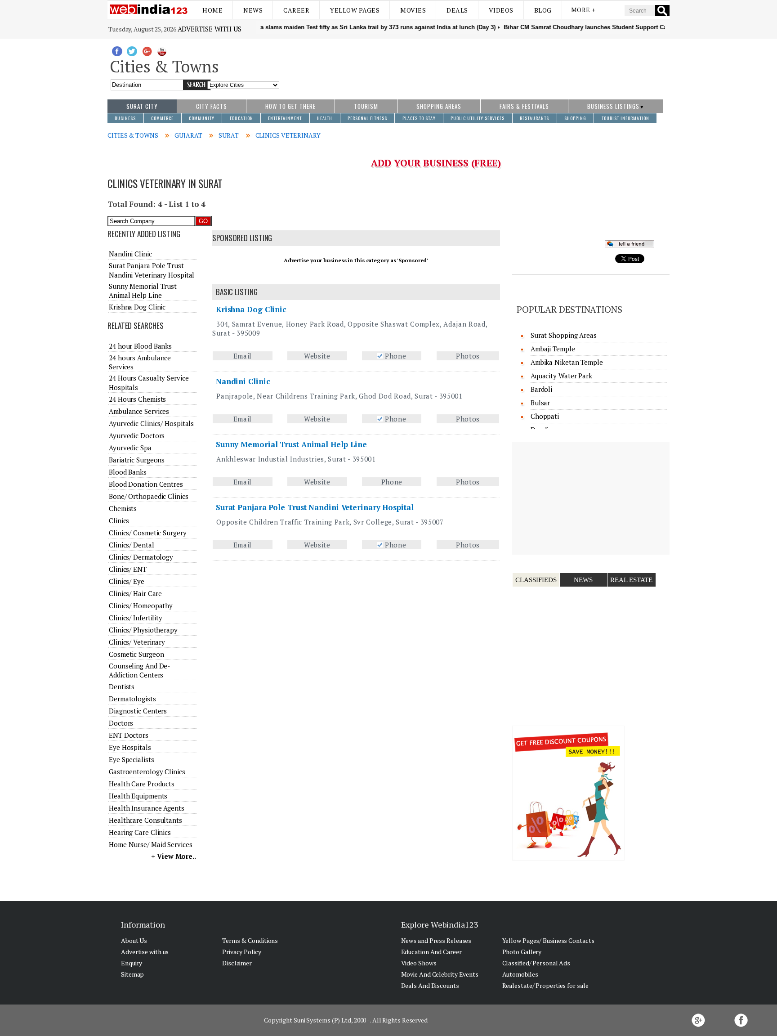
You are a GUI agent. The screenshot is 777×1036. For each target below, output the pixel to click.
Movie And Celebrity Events (439, 974)
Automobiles (520, 974)
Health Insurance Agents (146, 807)
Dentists (121, 686)
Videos (501, 10)
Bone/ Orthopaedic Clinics (148, 496)
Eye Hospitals (130, 747)
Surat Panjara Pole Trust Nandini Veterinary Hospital (315, 507)
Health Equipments (138, 795)
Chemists (123, 508)
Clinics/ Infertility (135, 617)
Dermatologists (132, 698)
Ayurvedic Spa (130, 447)
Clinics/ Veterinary (137, 641)
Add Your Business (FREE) (436, 163)
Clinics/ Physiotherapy (143, 629)
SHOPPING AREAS (438, 106)
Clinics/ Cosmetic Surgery (148, 532)
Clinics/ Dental (131, 544)
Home (212, 10)
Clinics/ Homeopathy (141, 605)
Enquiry (131, 963)
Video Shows (419, 963)
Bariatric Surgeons (137, 459)
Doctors (121, 722)
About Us (134, 940)
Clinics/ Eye (126, 581)
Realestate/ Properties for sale (545, 985)
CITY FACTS (211, 106)
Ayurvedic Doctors (137, 435)
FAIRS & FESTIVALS (524, 106)
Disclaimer (237, 963)
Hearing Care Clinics (140, 832)
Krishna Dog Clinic (251, 309)
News (253, 10)
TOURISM (366, 106)
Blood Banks (128, 471)
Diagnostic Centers (138, 710)
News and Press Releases (436, 940)
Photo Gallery (522, 951)
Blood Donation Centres (146, 484)
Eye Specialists (131, 759)
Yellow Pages (355, 10)
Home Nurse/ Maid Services (150, 844)
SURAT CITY (142, 106)
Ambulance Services (139, 411)
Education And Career (431, 951)
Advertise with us (209, 28)
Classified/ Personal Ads (536, 963)
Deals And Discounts (430, 985)
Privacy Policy (241, 951)
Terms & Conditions (250, 940)
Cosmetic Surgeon (136, 654)
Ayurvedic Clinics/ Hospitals (151, 423)
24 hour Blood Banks (140, 345)
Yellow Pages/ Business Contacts (548, 940)
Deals (457, 10)
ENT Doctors (128, 735)
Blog (543, 10)
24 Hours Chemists (137, 399)
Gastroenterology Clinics (147, 771)
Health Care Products (141, 783)
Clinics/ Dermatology (141, 556)
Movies (413, 10)
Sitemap (132, 974)
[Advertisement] (475, 64)
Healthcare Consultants (145, 820)
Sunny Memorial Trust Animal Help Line (291, 444)
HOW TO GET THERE (290, 106)
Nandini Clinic (243, 381)
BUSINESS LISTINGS (613, 106)
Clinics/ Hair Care (135, 593)
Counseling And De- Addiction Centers (139, 670)
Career (296, 10)
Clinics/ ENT (128, 569)
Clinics (119, 520)
